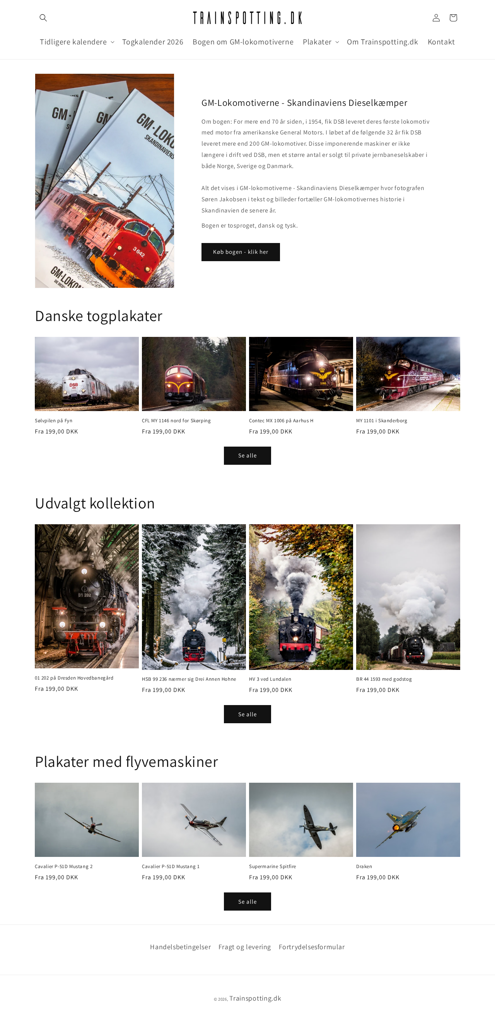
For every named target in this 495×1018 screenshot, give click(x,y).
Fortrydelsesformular (312, 946)
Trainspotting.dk (255, 998)
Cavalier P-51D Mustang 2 (63, 866)
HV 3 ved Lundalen (270, 679)
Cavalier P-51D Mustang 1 (171, 866)
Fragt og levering (244, 946)
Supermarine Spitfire (272, 866)
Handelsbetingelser (180, 946)
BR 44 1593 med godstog (384, 679)
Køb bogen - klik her (240, 251)
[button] (43, 17)
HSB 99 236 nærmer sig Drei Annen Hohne (189, 679)
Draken (364, 866)
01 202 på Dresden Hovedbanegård (74, 678)
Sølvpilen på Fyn (54, 421)
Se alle (247, 455)
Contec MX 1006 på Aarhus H (281, 421)
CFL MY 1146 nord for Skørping (176, 421)
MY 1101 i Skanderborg (382, 421)
